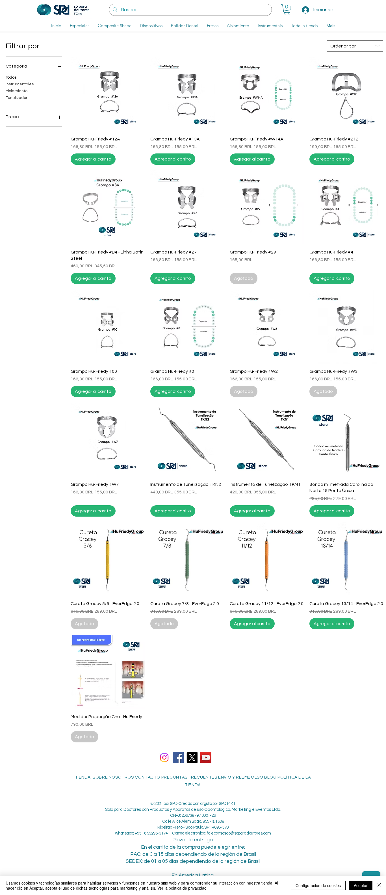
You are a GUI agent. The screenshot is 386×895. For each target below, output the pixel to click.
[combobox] (355, 46)
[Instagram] (164, 757)
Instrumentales (20, 84)
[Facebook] (178, 757)
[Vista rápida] (108, 94)
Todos (11, 77)
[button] (287, 9)
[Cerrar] (379, 885)
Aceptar (361, 885)
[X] (192, 757)
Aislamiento (16, 91)
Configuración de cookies (318, 885)
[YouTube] (205, 757)
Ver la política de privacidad (182, 888)
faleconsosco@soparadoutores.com (239, 833)
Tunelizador (16, 98)
